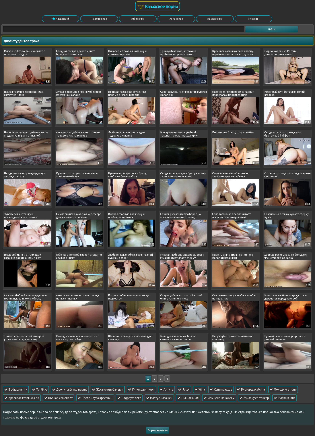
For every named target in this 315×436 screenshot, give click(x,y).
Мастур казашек (160, 398)
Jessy (186, 389)
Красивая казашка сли (23, 398)
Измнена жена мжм (221, 398)
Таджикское (99, 18)
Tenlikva (41, 389)
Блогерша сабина (252, 389)
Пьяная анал (190, 398)
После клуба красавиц (96, 398)
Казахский (62, 18)
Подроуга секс (131, 398)
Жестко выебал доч (109, 389)
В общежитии (17, 389)
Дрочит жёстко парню (71, 389)
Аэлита (168, 389)
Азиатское (176, 18)
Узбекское (137, 18)
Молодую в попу (284, 389)
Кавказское (214, 18)
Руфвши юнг (286, 398)
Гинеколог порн (143, 389)
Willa (201, 389)
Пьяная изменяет (60, 398)
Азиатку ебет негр (256, 398)
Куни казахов (222, 389)
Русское (253, 18)
